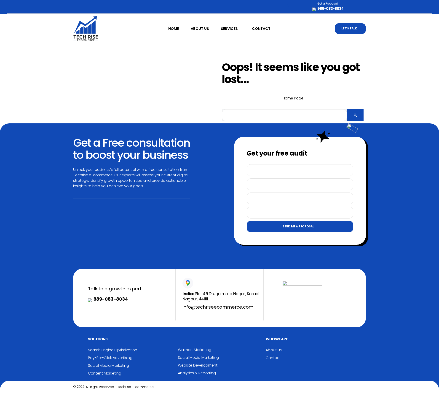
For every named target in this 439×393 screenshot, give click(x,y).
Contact (261, 28)
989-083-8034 (111, 299)
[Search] (355, 115)
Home (173, 28)
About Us (200, 28)
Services (229, 28)
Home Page (293, 98)
